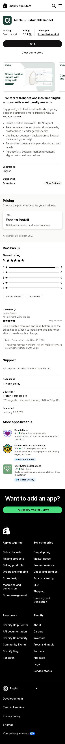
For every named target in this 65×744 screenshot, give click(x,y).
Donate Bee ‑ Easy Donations (30, 445)
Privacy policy (11, 383)
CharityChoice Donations (27, 466)
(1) (30, 34)
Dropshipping (42, 552)
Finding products (13, 558)
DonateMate (21, 430)
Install (32, 43)
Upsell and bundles (46, 571)
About (37, 625)
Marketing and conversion (12, 586)
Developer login (13, 698)
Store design (11, 578)
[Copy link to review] (15, 309)
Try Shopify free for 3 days (32, 509)
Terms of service (13, 707)
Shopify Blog (11, 651)
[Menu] (60, 6)
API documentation (15, 631)
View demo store (32, 52)
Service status (43, 670)
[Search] (54, 6)
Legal (37, 664)
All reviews (34, 296)
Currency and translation (42, 600)
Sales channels (12, 552)
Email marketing (44, 578)
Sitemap (8, 724)
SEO (36, 584)
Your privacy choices (16, 733)
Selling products (13, 565)
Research (8, 657)
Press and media (44, 644)
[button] (32, 435)
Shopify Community (15, 638)
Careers (38, 631)
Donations (9, 183)
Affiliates (39, 657)
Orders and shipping (15, 571)
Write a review (13, 296)
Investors (39, 638)
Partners (39, 651)
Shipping (39, 591)
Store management (15, 595)
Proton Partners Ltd (48, 34)
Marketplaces (42, 558)
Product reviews (44, 565)
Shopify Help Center (15, 625)
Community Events (15, 644)
